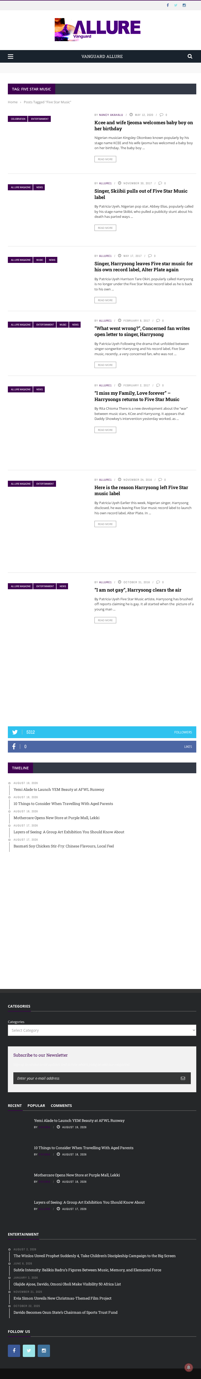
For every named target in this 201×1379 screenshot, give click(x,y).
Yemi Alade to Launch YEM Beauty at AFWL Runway (51, 65)
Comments (61, 1105)
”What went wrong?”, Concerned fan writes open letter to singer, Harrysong (142, 331)
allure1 (105, 183)
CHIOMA (45, 1127)
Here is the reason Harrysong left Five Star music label (141, 490)
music (39, 260)
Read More (105, 159)
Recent (15, 1105)
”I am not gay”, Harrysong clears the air (137, 590)
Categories (16, 1021)
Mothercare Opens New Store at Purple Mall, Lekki (77, 1174)
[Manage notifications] (189, 1367)
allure (45, 1209)
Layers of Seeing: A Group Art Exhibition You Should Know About (89, 1202)
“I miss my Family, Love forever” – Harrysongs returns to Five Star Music (137, 396)
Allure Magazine (21, 187)
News (39, 187)
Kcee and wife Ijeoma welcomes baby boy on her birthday (143, 125)
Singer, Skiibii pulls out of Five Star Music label (141, 194)
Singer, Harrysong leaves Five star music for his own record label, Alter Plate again (143, 266)
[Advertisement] (102, 679)
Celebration (18, 119)
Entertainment (40, 119)
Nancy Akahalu (111, 115)
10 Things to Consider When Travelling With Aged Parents (55, 70)
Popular (36, 1105)
